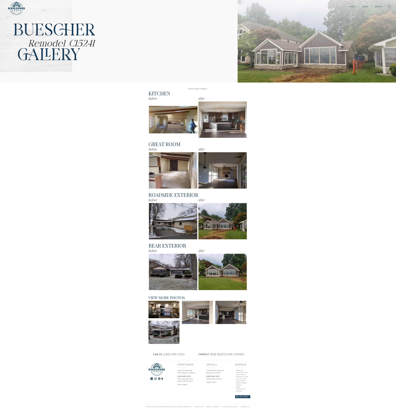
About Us (239, 370)
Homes (365, 7)
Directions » (182, 385)
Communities (241, 381)
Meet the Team (242, 372)
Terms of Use (198, 406)
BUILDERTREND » (242, 397)
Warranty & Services (212, 406)
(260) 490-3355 (184, 376)
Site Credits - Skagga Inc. (230, 406)
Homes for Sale (242, 377)
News (238, 387)
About (352, 7)
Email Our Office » (185, 381)
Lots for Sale (241, 379)
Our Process (240, 374)
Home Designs (241, 383)
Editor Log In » (245, 406)
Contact (378, 7)
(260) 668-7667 (213, 376)
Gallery (239, 385)
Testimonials (241, 389)
